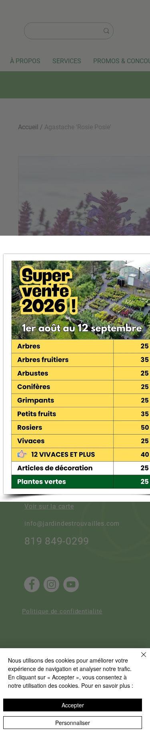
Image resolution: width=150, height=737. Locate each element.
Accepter (73, 705)
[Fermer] (138, 659)
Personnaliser (72, 723)
